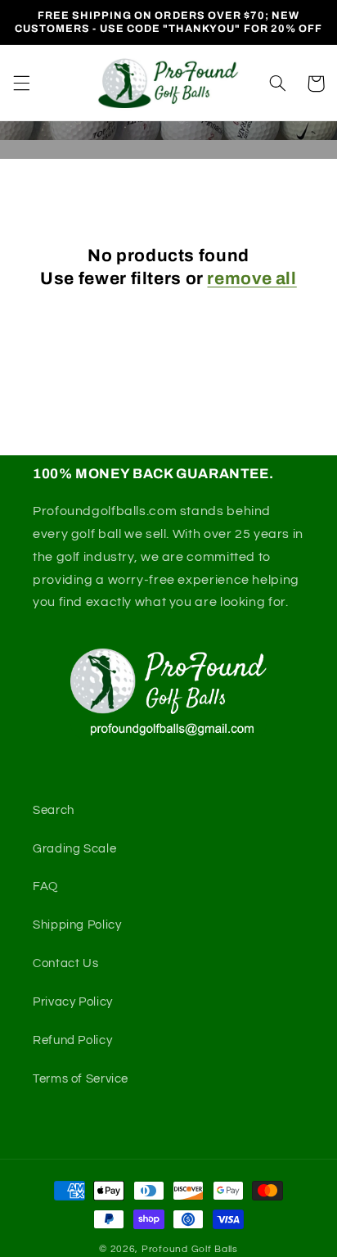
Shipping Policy (77, 925)
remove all (251, 278)
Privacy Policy (73, 1002)
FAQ (45, 886)
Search (53, 810)
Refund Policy (72, 1040)
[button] (21, 83)
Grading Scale (74, 849)
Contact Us (65, 963)
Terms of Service (80, 1079)
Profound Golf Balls (190, 1249)
